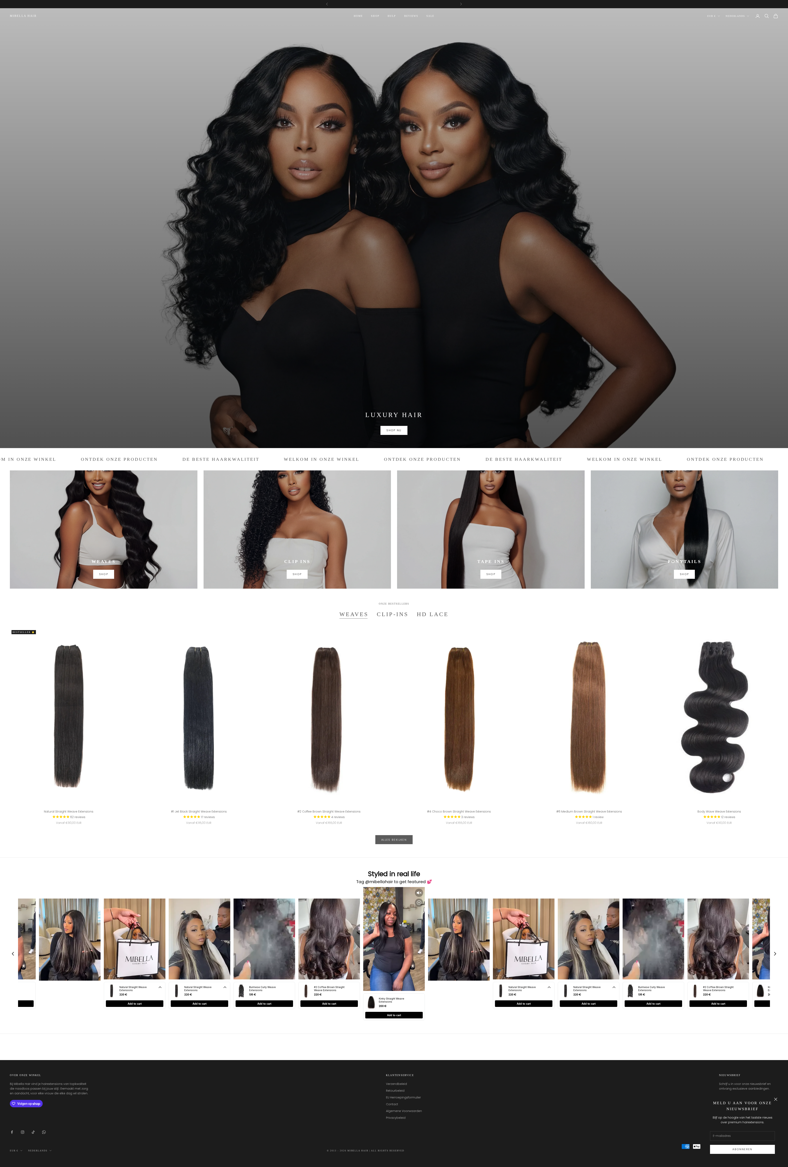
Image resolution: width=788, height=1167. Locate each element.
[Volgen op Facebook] (12, 1132)
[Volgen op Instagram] (23, 1132)
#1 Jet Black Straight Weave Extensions (199, 811)
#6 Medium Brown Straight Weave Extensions (589, 811)
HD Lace (433, 614)
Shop (375, 16)
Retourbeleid (395, 1091)
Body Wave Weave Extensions (719, 811)
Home (358, 16)
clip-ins (393, 614)
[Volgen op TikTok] (33, 1132)
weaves (354, 614)
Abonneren (742, 1149)
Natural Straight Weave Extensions (68, 811)
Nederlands (735, 16)
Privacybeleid (395, 1118)
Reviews (411, 16)
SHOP (103, 574)
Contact (392, 1104)
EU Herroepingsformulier (403, 1097)
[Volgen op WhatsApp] (44, 1132)
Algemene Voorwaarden (404, 1111)
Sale (430, 16)
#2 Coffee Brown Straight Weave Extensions (329, 811)
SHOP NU (393, 430)
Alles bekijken (394, 840)
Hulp (392, 16)
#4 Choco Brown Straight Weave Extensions (459, 811)
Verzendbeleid (396, 1084)
